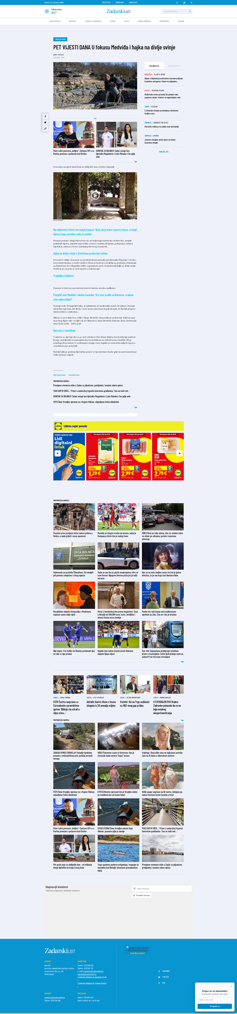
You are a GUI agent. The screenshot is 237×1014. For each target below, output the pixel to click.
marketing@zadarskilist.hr (93, 971)
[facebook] (177, 2)
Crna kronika (144, 21)
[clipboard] (45, 129)
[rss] (192, 2)
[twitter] (184, 2)
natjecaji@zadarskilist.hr (87, 974)
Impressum (133, 2)
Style (127, 21)
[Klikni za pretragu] (190, 11)
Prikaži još (163, 152)
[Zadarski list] (118, 11)
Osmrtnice (164, 21)
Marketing (120, 2)
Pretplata (106, 2)
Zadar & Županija (93, 21)
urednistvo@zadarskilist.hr (54, 997)
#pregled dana (74, 375)
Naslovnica (55, 21)
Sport (113, 21)
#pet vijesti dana (59, 375)
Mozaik (181, 21)
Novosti (72, 21)
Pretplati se (215, 1006)
